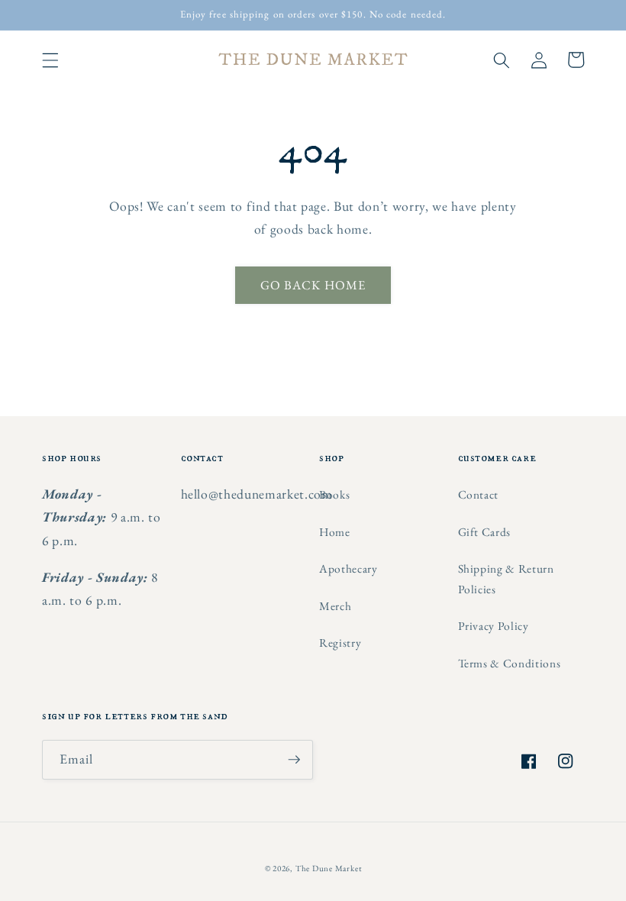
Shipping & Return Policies (506, 578)
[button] (50, 59)
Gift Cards (484, 532)
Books (334, 494)
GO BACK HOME (313, 284)
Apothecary (348, 568)
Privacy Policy (493, 626)
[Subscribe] (294, 760)
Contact (478, 494)
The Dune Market (328, 868)
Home (334, 532)
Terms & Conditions (509, 663)
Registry (340, 643)
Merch (335, 606)
